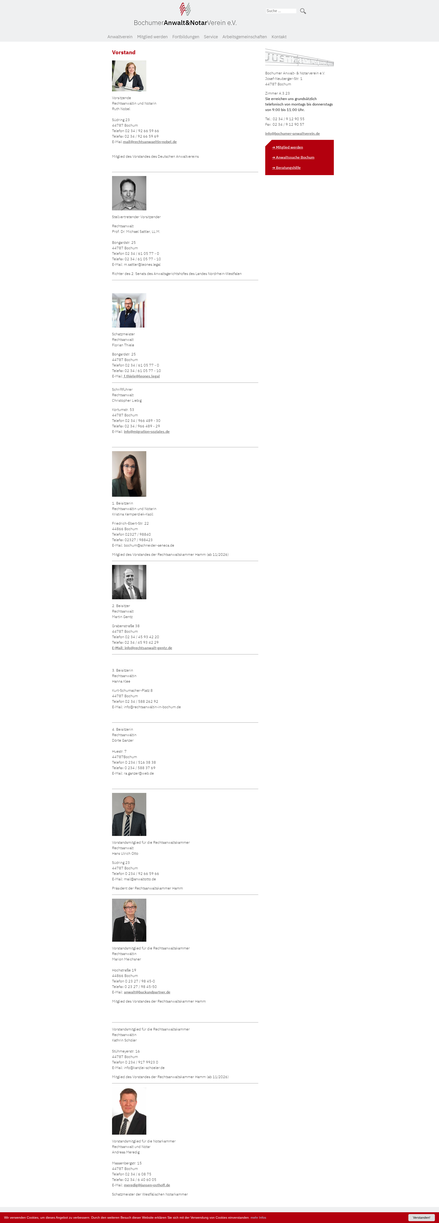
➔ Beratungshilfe (286, 167)
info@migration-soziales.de (147, 431)
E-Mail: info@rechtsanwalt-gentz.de (142, 647)
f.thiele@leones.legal (141, 376)
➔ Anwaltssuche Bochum (293, 157)
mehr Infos (258, 1217)
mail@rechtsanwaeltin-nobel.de (150, 141)
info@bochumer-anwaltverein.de (292, 133)
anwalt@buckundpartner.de (147, 992)
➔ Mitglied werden (287, 147)
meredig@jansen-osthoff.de (147, 1185)
